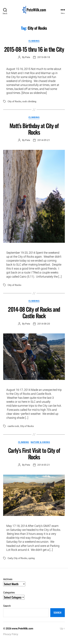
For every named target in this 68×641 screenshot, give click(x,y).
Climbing (34, 41)
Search (7, 605)
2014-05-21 (43, 464)
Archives (7, 579)
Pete (27, 57)
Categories (9, 592)
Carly (10, 558)
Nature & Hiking (40, 442)
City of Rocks (14, 101)
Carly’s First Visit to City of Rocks (34, 453)
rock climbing (29, 101)
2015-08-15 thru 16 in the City (34, 49)
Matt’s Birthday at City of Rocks (34, 128)
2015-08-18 (43, 57)
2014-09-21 (43, 140)
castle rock (13, 426)
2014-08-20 (43, 323)
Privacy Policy (10, 634)
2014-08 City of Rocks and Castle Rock (34, 312)
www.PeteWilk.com (22, 628)
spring (31, 558)
